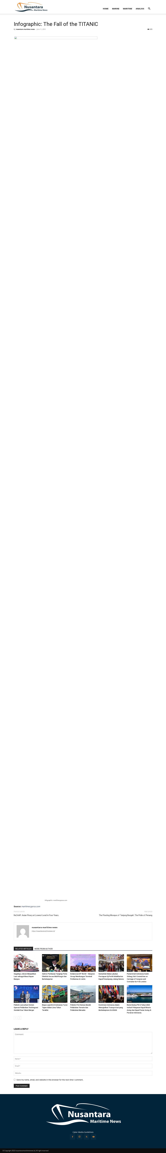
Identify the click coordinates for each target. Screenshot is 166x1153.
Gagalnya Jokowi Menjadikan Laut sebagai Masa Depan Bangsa (25, 976)
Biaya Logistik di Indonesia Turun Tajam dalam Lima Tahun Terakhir (54, 1007)
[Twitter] (86, 1136)
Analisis (17, 970)
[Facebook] (72, 1136)
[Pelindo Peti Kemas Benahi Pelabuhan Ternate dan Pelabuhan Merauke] (83, 994)
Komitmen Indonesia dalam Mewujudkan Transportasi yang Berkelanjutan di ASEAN (111, 1007)
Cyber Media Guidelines (83, 1132)
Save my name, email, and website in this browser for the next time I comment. (49, 1080)
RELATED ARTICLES (23, 949)
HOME (105, 8)
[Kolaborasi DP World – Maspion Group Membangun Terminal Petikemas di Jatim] (83, 963)
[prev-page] (15, 1018)
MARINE (115, 8)
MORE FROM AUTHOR (44, 949)
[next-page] (19, 1018)
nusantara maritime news (25, 29)
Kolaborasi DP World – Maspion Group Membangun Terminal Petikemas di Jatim (82, 976)
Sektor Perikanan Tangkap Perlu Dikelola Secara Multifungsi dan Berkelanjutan (54, 976)
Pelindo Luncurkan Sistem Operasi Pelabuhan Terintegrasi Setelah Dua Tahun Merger (26, 1007)
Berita (45, 970)
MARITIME (127, 8)
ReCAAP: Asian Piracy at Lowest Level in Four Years (36, 915)
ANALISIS (140, 8)
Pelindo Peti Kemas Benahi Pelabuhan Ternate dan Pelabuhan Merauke (80, 1007)
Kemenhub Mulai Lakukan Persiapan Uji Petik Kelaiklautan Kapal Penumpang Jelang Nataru (111, 976)
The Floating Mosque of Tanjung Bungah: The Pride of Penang (125, 915)
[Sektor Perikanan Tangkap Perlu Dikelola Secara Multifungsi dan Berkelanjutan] (54, 963)
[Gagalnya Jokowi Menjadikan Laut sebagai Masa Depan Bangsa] (26, 963)
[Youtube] (93, 1136)
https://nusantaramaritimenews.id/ (43, 931)
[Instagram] (79, 1136)
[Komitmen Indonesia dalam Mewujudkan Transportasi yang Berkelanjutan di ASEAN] (111, 994)
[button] (149, 9)
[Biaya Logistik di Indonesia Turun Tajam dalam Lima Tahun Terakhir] (54, 994)
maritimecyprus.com (31, 906)
